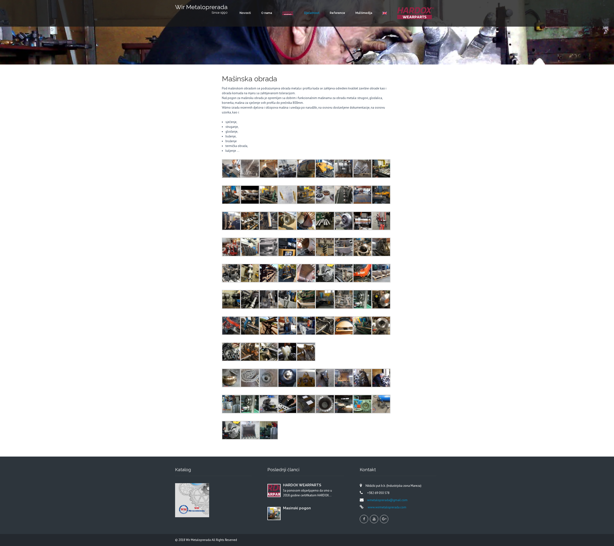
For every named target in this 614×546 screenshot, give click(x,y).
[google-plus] (384, 519)
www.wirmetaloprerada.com (386, 507)
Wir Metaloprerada (199, 540)
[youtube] (374, 519)
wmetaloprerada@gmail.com (387, 500)
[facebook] (364, 519)
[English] (385, 13)
